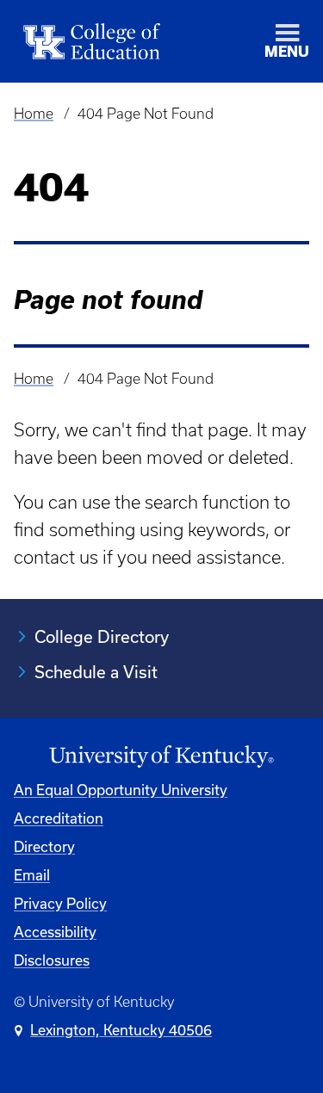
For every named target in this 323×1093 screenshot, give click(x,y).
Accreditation (58, 818)
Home (33, 113)
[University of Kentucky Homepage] (161, 757)
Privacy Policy (60, 903)
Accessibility (55, 931)
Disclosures (52, 960)
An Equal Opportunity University (120, 789)
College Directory (101, 636)
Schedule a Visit (96, 672)
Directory (44, 846)
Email (32, 875)
